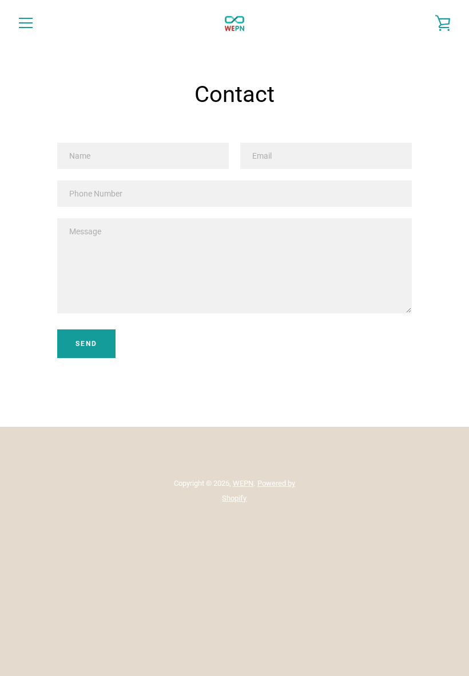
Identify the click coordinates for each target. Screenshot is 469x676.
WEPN (243, 483)
